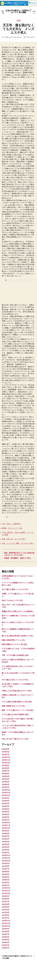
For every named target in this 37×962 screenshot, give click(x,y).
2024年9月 (5, 798)
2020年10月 (6, 926)
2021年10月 (6, 893)
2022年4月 (5, 877)
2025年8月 (5, 768)
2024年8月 (5, 801)
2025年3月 (5, 782)
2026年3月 (5, 749)
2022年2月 (5, 882)
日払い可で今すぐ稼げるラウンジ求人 (15, 739)
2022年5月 (5, 874)
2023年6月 (5, 839)
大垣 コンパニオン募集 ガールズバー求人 (18, 543)
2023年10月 (6, 828)
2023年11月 (6, 825)
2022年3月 (5, 880)
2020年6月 (5, 937)
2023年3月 (5, 847)
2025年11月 (6, 760)
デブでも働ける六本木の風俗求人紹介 (15, 714)
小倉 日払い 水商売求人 (11, 524)
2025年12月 (6, 757)
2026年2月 (5, 752)
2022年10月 (6, 861)
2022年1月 (5, 885)
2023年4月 (5, 844)
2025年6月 (5, 773)
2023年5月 (5, 842)
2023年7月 (5, 836)
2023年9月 (5, 831)
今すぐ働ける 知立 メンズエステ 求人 (15, 680)
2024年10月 (6, 795)
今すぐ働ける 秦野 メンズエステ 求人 (15, 589)
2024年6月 (5, 806)
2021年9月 (5, 896)
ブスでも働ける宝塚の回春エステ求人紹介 (17, 702)
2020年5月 (5, 940)
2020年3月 (5, 945)
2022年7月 (5, 869)
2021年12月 (6, 888)
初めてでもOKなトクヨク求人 (12, 600)
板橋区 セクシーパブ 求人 (12, 528)
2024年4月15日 (30, 37)
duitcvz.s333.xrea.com (15, 37)
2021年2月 (5, 915)
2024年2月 (5, 817)
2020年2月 (5, 948)
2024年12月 (6, 790)
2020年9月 (5, 929)
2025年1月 (5, 787)
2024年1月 (5, 820)
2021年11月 (6, 891)
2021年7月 (5, 901)
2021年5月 (5, 907)
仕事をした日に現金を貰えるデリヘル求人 (17, 691)
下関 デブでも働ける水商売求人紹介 (15, 655)
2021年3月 (5, 912)
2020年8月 (5, 931)
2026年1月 (5, 754)
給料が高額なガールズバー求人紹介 (14, 644)
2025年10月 (6, 763)
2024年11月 (6, 793)
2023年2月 (5, 850)
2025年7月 (5, 771)
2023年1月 (5, 852)
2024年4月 (5, 812)
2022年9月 (5, 863)
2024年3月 (5, 814)
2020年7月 (5, 934)
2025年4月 (5, 779)
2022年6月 (5, 872)
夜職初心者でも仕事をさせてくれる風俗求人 (18, 611)
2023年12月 (6, 822)
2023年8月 (5, 833)
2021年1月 (5, 918)
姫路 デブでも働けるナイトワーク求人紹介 (18, 710)
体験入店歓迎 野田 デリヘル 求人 (13, 640)
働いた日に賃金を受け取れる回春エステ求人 (18, 636)
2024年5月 (5, 809)
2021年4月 (5, 910)
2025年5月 (5, 776)
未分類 (18, 20)
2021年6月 (5, 904)
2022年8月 (5, 866)
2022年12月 (6, 855)
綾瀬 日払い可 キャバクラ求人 (14, 539)
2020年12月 (6, 921)
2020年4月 (5, 942)
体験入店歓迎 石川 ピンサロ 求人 (13, 706)
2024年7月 (5, 803)
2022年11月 (6, 858)
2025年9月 (5, 765)
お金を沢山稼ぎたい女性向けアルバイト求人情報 (19, 11)
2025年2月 (5, 784)
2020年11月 (6, 923)
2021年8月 (5, 899)
